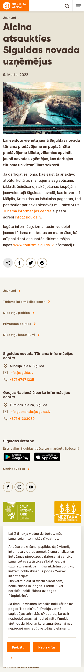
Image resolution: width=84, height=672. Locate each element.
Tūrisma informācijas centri (24, 302)
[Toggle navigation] (78, 5)
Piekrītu (18, 647)
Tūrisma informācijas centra (27, 211)
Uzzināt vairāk (14, 469)
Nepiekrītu (46, 647)
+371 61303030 (22, 419)
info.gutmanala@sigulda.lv (30, 412)
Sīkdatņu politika (16, 313)
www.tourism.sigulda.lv (33, 245)
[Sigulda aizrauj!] (36, 5)
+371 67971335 (22, 380)
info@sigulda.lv (28, 217)
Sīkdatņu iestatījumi (19, 335)
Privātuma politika (17, 324)
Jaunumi (9, 18)
